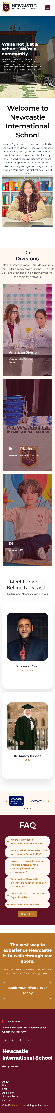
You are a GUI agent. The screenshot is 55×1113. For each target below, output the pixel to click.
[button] (47, 7)
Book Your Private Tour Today (27, 990)
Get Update (8, 1066)
